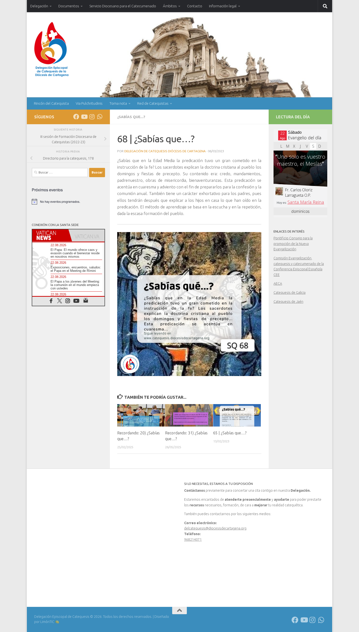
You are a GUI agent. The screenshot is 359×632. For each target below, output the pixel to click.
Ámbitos (170, 6)
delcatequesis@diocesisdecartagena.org (215, 528)
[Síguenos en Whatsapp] (100, 117)
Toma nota (118, 103)
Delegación (39, 6)
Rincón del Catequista (51, 103)
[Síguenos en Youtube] (84, 117)
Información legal (223, 6)
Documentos (68, 6)
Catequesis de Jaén (288, 302)
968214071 (193, 539)
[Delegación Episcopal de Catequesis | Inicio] (51, 49)
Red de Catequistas (153, 103)
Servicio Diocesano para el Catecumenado (122, 6)
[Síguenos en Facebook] (76, 117)
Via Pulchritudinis (89, 103)
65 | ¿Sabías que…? (229, 433)
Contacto (194, 6)
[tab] (50, 235)
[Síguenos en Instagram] (92, 117)
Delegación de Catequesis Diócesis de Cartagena (165, 151)
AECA (278, 283)
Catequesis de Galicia (290, 293)
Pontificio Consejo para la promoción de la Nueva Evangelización (293, 243)
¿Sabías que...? (131, 117)
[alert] (68, 201)
